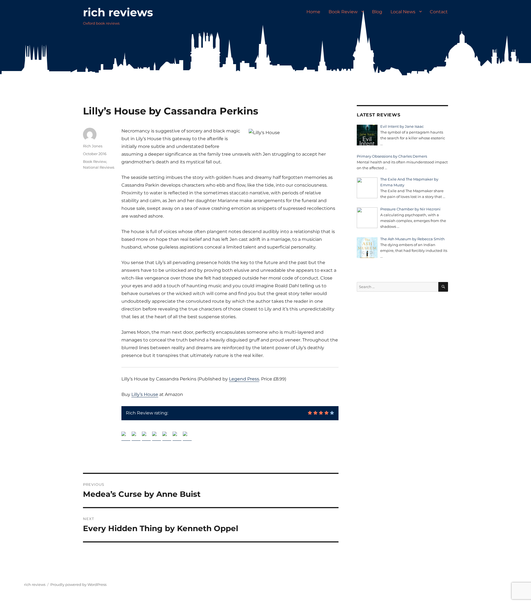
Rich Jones (92, 146)
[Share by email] (187, 436)
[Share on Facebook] (125, 436)
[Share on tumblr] (177, 436)
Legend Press (244, 379)
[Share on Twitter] (136, 436)
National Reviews (98, 167)
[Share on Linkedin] (166, 436)
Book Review (343, 11)
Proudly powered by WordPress (78, 584)
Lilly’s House (144, 394)
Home (313, 11)
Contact (439, 11)
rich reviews (118, 12)
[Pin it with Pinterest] (156, 436)
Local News (403, 11)
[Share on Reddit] (146, 436)
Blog (377, 11)
